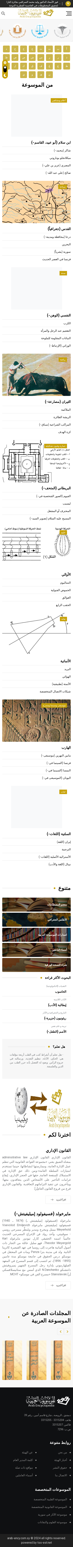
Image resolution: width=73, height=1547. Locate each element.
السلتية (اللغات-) (59, 834)
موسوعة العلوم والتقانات (52, 1522)
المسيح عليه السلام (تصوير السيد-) (50, 518)
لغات (63, 792)
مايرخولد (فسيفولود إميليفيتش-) (42, 1214)
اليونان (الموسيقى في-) (56, 778)
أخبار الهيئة (60, 1460)
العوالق (66, 597)
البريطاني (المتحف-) (56, 488)
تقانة (63, 619)
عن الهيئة (27, 1452)
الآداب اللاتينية (60, 999)
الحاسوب (60, 991)
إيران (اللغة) (64, 842)
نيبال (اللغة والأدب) (60, 864)
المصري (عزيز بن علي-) (56, 165)
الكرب (67, 323)
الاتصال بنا (61, 1475)
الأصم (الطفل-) (56, 1031)
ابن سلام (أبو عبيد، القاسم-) (51, 143)
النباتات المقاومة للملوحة (56, 338)
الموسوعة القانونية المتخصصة (49, 1507)
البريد (67, 669)
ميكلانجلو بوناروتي (60, 158)
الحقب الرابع (63, 605)
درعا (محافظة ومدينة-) (57, 237)
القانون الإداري (58, 1150)
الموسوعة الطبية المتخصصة (50, 1499)
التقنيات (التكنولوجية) (56, 986)
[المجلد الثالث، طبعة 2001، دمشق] (58, 1360)
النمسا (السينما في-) (58, 770)
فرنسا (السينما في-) (59, 763)
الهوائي (66, 676)
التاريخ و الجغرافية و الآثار (54, 1012)
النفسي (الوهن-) (59, 315)
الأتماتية (65, 661)
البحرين (66, 244)
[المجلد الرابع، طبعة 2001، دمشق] (34, 1360)
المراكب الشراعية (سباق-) (55, 424)
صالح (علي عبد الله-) (58, 172)
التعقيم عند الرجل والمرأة (56, 330)
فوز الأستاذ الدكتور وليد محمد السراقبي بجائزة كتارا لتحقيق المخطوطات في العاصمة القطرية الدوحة (32, 4)
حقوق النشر (60, 1467)
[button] (67, 1331)
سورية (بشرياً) (62, 251)
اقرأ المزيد (61, 1199)
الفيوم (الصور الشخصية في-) (53, 496)
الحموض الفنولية (61, 590)
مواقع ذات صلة (24, 1467)
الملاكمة (66, 409)
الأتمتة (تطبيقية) (61, 684)
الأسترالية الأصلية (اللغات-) (55, 857)
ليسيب (67, 503)
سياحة (63, 186)
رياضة (63, 359)
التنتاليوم (65, 582)
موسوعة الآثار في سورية (52, 1514)
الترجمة (66, 849)
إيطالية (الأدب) (57, 1005)
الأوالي (66, 575)
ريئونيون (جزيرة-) (55, 1018)
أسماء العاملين (24, 1475)
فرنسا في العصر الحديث (56, 259)
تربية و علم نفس (58, 1026)
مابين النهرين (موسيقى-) (56, 755)
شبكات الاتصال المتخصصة (55, 691)
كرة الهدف (64, 432)
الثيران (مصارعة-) (58, 402)
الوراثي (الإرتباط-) (60, 345)
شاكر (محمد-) (62, 150)
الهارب (66, 748)
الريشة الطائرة (62, 417)
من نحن (62, 1452)
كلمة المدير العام (23, 1460)
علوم (63, 532)
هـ (41, 74)
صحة (63, 273)
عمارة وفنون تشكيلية (56, 446)
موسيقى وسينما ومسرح (54, 705)
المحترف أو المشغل (59, 511)
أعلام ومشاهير (59, 100)
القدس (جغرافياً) (59, 229)
